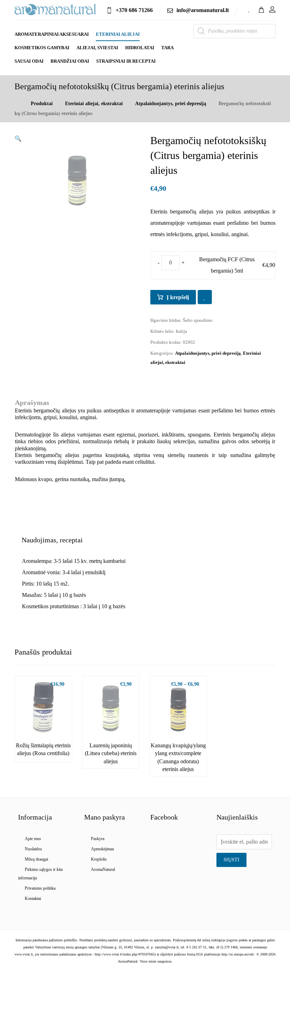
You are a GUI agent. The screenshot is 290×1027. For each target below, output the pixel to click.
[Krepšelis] (261, 9)
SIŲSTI (231, 859)
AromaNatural (103, 869)
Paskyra (97, 838)
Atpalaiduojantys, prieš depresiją (208, 353)
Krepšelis (99, 859)
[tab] (52, 539)
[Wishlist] (249, 9)
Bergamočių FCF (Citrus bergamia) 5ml (227, 265)
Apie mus (33, 838)
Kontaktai (33, 898)
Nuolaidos (33, 848)
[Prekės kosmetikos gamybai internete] (55, 9)
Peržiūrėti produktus (47, 720)
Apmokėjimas (102, 848)
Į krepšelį (178, 297)
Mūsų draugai (36, 859)
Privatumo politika (40, 888)
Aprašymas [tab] (32, 402)
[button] (18, 139)
